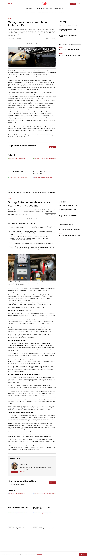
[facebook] (27, 43)
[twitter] (31, 43)
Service (9, 18)
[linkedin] (29, 43)
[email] (36, 43)
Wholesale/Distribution (44, 11)
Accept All (83, 554)
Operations (61, 11)
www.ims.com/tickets (45, 135)
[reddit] (34, 43)
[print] (55, 43)
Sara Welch (11, 214)
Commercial (33, 11)
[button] (9, 4)
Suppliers (54, 11)
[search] (11, 4)
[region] (44, 554)
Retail (26, 11)
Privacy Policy (39, 554)
